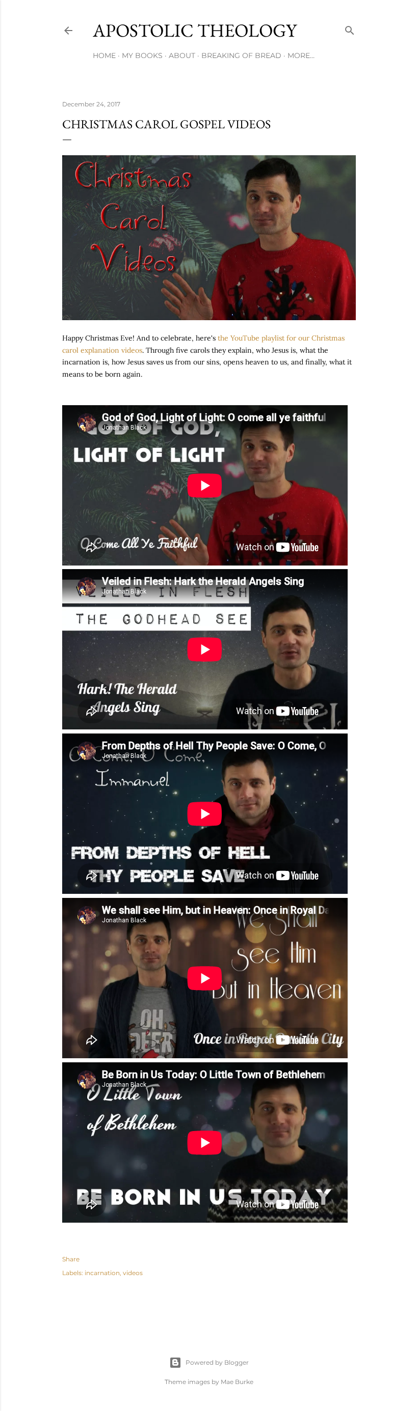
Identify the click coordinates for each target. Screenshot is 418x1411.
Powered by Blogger (217, 1362)
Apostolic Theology (195, 30)
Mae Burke (237, 1382)
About (182, 55)
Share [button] (71, 1259)
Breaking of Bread (241, 55)
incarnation (102, 1273)
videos (133, 1273)
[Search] (350, 28)
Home (104, 55)
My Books (142, 55)
